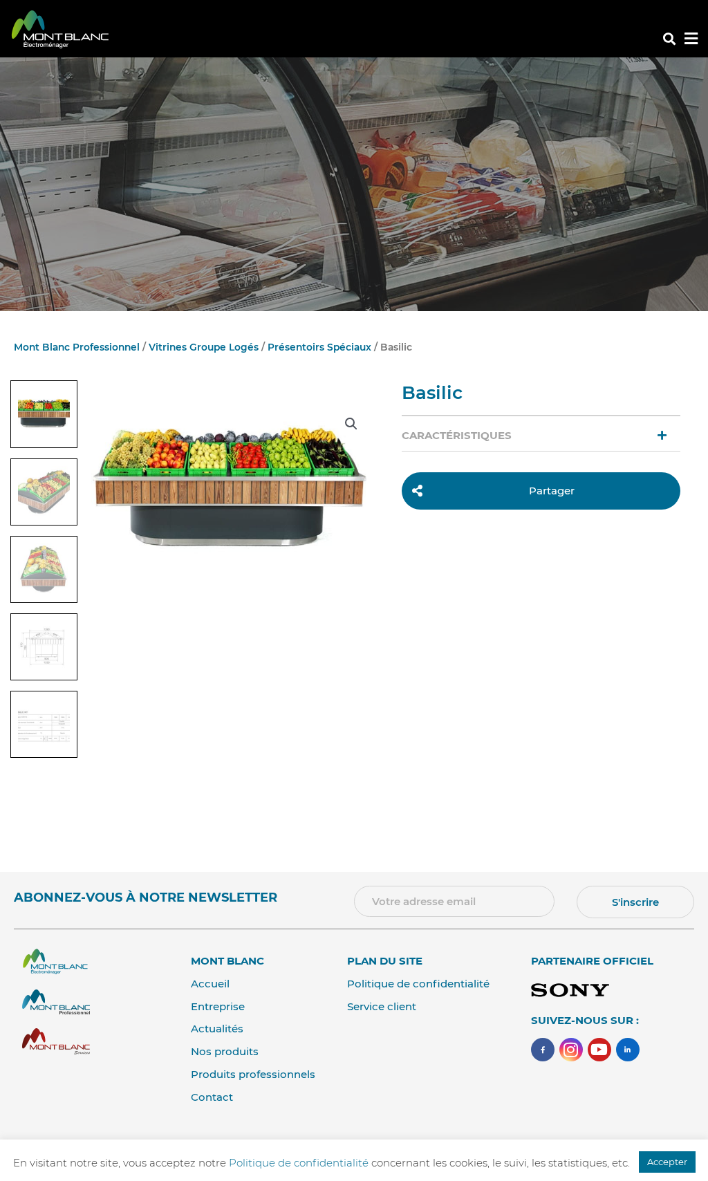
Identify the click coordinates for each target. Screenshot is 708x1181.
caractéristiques (457, 435)
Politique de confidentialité (418, 983)
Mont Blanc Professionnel (77, 347)
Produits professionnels (253, 1074)
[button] (669, 39)
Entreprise (218, 1006)
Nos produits (225, 1051)
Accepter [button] (667, 1161)
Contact (212, 1097)
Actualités (217, 1028)
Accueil (210, 983)
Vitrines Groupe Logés (204, 347)
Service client (381, 1006)
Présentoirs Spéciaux (319, 347)
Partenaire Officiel (592, 960)
